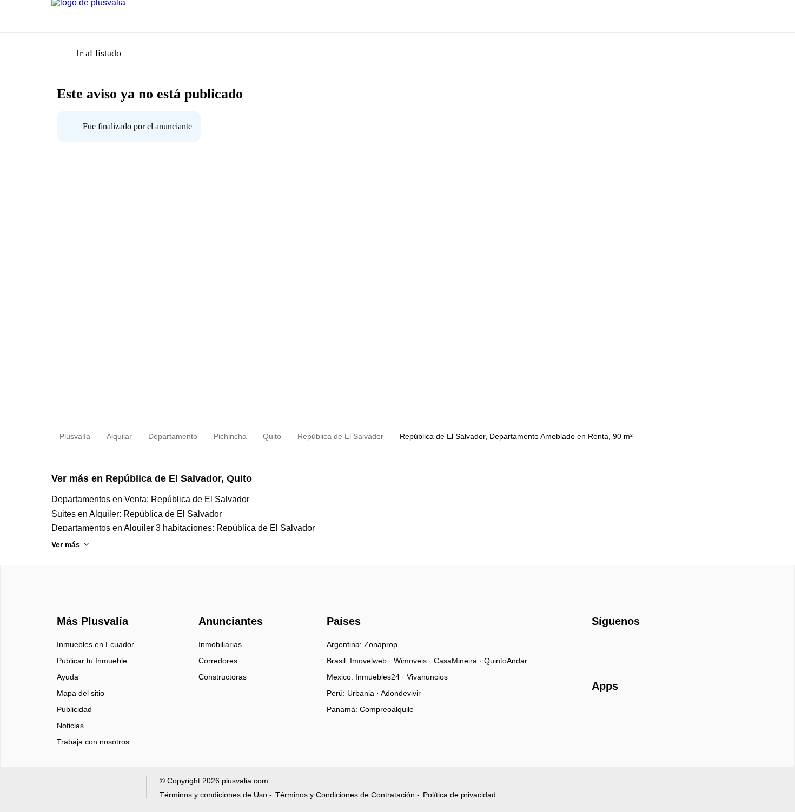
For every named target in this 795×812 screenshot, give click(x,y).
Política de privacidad (459, 794)
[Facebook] (601, 648)
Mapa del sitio (80, 693)
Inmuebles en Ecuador (95, 644)
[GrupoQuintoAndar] (92, 789)
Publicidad (74, 709)
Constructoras (222, 677)
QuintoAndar (505, 660)
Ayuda (67, 677)
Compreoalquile (387, 709)
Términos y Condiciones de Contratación (345, 794)
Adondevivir (401, 693)
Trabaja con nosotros (93, 741)
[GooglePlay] (699, 717)
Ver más (65, 544)
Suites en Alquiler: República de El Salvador (136, 513)
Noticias (70, 725)
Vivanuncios (427, 677)
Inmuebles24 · (381, 677)
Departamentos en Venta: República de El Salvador (150, 499)
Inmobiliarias (220, 644)
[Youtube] (636, 648)
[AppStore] (626, 717)
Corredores (217, 660)
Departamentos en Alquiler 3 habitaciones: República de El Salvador (183, 528)
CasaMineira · (459, 660)
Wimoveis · (414, 660)
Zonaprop (381, 644)
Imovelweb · (372, 660)
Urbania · (364, 693)
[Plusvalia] (89, 601)
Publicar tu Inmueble (92, 660)
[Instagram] (618, 648)
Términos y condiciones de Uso (213, 794)
